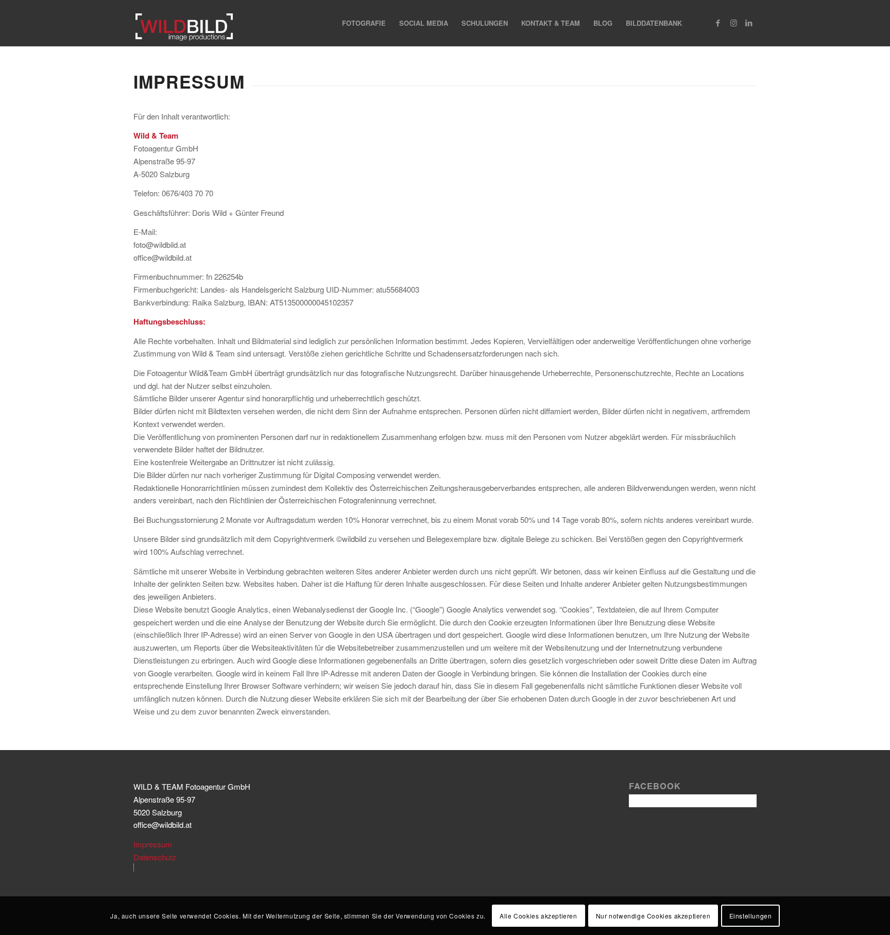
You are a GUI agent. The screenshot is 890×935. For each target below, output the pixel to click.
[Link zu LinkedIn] (749, 22)
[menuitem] (363, 23)
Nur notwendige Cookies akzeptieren (653, 915)
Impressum (152, 844)
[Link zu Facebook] (718, 22)
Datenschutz (154, 857)
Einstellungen (750, 915)
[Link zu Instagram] (733, 22)
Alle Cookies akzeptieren (538, 915)
